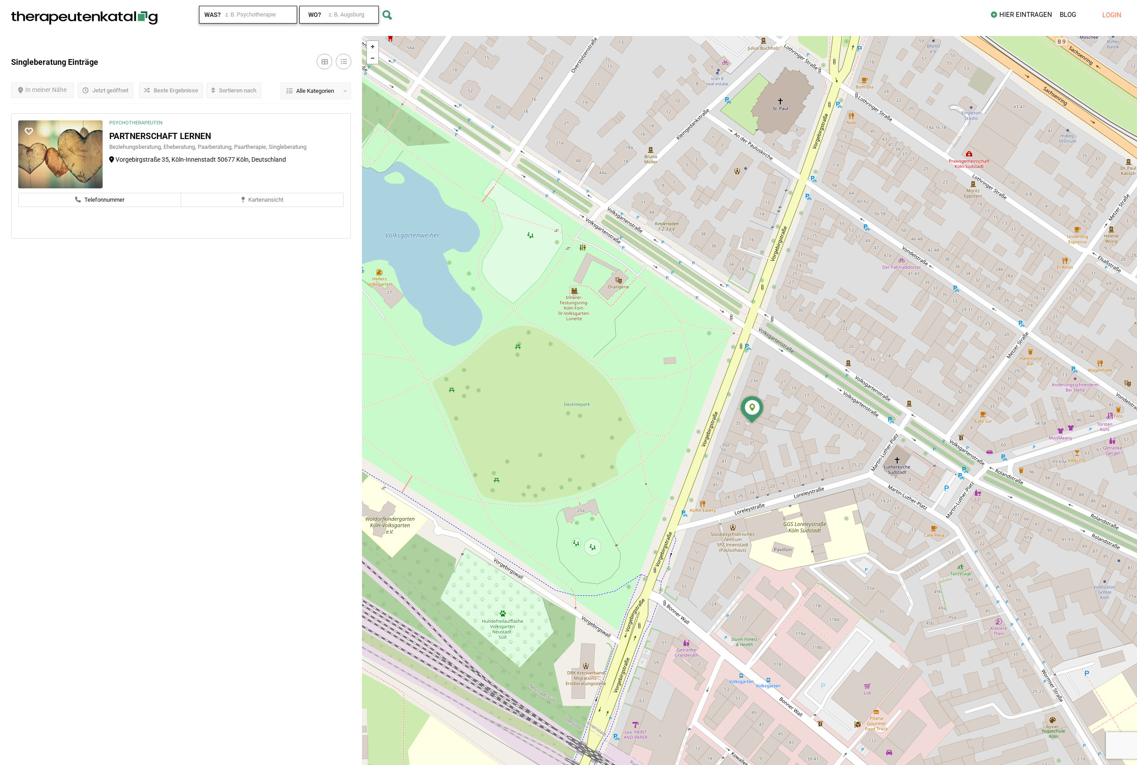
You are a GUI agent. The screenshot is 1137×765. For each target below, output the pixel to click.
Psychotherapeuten (136, 123)
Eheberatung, (180, 146)
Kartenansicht (265, 199)
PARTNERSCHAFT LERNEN (160, 136)
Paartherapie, (251, 146)
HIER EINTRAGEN (1025, 15)
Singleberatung (287, 146)
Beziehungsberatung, (136, 146)
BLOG (1068, 15)
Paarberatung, (216, 146)
